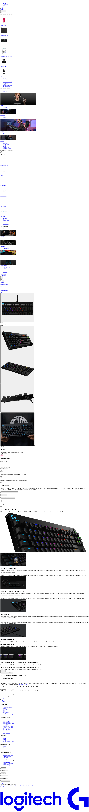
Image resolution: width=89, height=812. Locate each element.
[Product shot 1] (17, 307)
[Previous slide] (1, 671)
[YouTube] (4, 698)
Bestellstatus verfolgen (7, 748)
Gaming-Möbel (6, 730)
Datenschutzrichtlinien (18, 785)
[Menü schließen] (1, 12)
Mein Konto (5, 757)
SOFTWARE (3, 274)
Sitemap (33, 785)
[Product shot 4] (17, 398)
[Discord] (5, 698)
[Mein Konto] (1, 279)
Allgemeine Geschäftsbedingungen (7, 785)
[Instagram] (1, 698)
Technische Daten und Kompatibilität (7, 492)
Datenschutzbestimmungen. (48, 690)
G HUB (4, 738)
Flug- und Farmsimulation (8, 726)
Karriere (4, 708)
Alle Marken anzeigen (22, 684)
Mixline (4, 740)
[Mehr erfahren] (1, 506)
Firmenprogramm (6, 764)
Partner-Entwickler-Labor (8, 763)
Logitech (4, 3)
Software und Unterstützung (6, 497)
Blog (4, 710)
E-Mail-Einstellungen (7, 756)
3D (2, 325)
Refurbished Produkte (7, 731)
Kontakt (4, 747)
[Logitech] (2, 9)
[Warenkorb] (1, 281)
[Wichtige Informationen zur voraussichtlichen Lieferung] (1, 476)
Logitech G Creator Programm (9, 765)
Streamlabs (5, 739)
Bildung (4, 5)
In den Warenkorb (4, 468)
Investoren (5, 709)
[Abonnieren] (13, 689)
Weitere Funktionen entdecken (6, 672)
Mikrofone (5, 725)
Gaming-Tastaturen (4, 284)
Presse (4, 711)
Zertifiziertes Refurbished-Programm (10, 714)
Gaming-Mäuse (6, 719)
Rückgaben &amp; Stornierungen (9, 749)
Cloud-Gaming (6, 728)
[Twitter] (2, 698)
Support (2, 7)
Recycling (5, 713)
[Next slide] (4, 671)
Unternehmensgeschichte (7, 707)
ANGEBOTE (3, 275)
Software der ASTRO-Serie (8, 741)
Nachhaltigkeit (5, 712)
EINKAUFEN (9, 10)
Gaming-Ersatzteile (6, 733)
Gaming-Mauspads (6, 721)
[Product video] (17, 429)
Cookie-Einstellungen (27, 785)
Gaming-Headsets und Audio (8, 723)
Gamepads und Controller (8, 729)
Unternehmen (5, 4)
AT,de (3, 8)
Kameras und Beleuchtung (8, 727)
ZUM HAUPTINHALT (5, 1)
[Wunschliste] (1, 278)
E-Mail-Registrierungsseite (8, 755)
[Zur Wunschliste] (1, 322)
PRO (1, 286)
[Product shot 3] (17, 369)
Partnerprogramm (6, 762)
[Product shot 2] (17, 340)
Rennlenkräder (6, 724)
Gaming (2, 282)
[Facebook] (3, 698)
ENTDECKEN (3, 150)
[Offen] (3, 281)
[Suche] (1, 276)
